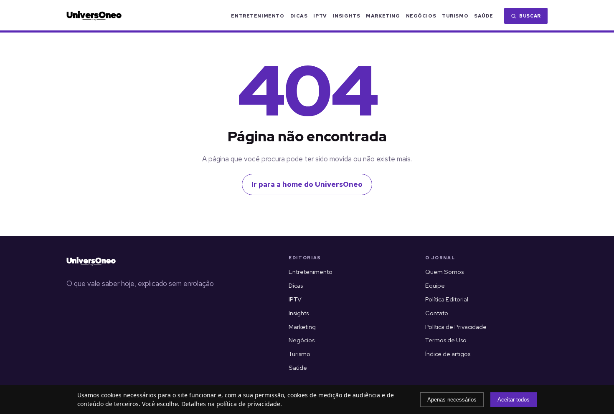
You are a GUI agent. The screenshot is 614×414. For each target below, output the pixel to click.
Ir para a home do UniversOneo (307, 184)
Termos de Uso (446, 340)
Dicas (299, 16)
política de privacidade (248, 404)
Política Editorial (446, 299)
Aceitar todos (513, 399)
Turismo (455, 16)
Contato (436, 313)
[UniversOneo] (91, 261)
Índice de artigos (447, 354)
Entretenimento (257, 16)
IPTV (320, 16)
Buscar (530, 16)
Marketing (383, 16)
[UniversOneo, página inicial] (94, 16)
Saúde (483, 16)
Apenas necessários (452, 399)
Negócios (421, 16)
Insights (346, 16)
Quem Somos (444, 272)
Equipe (435, 285)
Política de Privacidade (456, 327)
